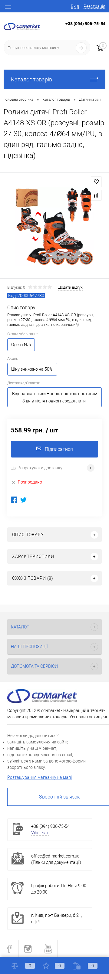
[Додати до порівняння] (96, 195)
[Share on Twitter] (23, 500)
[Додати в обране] (96, 181)
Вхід (75, 6)
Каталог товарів (31, 79)
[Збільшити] (54, 226)
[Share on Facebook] (14, 500)
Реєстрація (94, 6)
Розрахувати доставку (40, 467)
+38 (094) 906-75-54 (85, 23)
